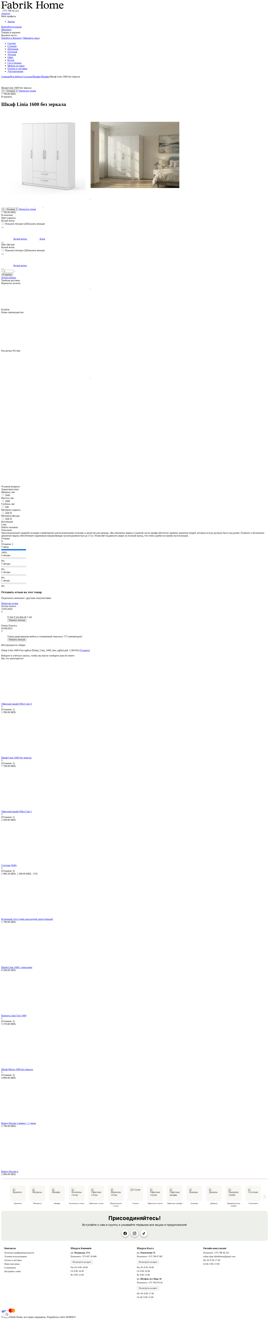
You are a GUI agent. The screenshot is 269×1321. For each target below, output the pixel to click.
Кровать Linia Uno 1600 (13, 1015)
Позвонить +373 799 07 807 (150, 1256)
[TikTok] (143, 1233)
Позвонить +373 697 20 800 (84, 1256)
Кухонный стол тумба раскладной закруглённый (27, 919)
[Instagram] (134, 1233)
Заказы (11, 21)
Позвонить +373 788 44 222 (216, 1253)
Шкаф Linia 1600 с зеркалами (16, 967)
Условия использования (15, 1256)
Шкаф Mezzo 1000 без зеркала (17, 1069)
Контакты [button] (10, 1248)
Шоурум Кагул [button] (145, 1248)
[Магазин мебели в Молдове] (32, 8)
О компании (10, 1268)
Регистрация (14, 27)
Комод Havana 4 (9, 1171)
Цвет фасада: (8, 244)
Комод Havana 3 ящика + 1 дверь (18, 1123)
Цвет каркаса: (8, 218)
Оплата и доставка (13, 1260)
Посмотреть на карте (82, 1262)
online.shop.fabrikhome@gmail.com (219, 1256)
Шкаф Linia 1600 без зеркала (16, 757)
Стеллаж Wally (9, 865)
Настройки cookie (12, 1271)
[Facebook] (125, 1233)
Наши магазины (11, 1264)
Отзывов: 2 (12, 91)
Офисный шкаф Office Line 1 (16, 811)
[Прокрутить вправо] (264, 1196)
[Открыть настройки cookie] (6, 1314)
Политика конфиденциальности (19, 1253)
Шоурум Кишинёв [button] (81, 1248)
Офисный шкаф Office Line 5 (16, 704)
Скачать (85, 650)
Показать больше (17, 620)
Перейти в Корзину (11, 38)
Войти (4, 27)
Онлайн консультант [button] (215, 1248)
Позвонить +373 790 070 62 (150, 1282)
